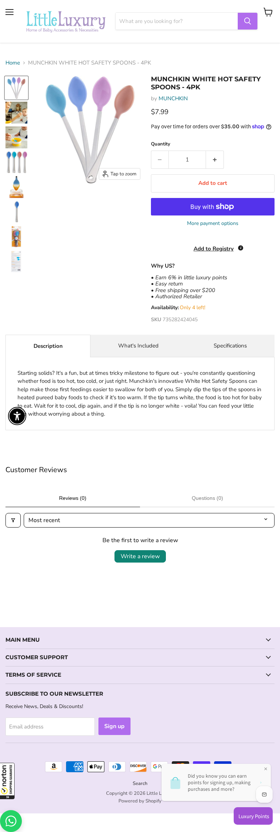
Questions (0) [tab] (207, 498)
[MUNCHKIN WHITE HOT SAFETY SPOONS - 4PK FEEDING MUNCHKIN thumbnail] (16, 88)
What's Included (138, 345)
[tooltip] (240, 247)
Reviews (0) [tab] (72, 498)
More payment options (212, 223)
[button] (7, 781)
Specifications (230, 345)
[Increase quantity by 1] (215, 160)
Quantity (160, 144)
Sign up (114, 726)
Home (12, 63)
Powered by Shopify (140, 801)
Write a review (140, 556)
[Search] (247, 21)
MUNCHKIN (173, 98)
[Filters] (13, 520)
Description (48, 346)
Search (140, 783)
